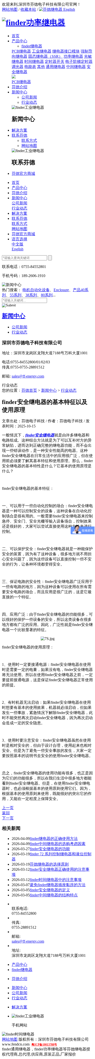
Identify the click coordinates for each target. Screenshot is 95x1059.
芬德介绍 (19, 87)
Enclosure (61, 290)
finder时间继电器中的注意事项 (56, 880)
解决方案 (19, 130)
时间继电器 (34, 61)
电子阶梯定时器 (79, 61)
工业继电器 (41, 51)
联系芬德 (19, 135)
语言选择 (19, 239)
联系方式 (29, 140)
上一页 (8, 808)
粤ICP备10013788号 (44, 1044)
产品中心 (19, 41)
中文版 (17, 244)
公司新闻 (29, 97)
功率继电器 (73, 56)
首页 (15, 36)
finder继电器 (22, 970)
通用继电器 (55, 67)
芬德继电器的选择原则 (49, 864)
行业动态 (29, 102)
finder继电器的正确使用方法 (54, 838)
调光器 (17, 67)
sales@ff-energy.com (28, 376)
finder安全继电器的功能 (50, 849)
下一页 (8, 818)
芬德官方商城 (23, 173)
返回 (6, 813)
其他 (41, 67)
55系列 (15, 295)
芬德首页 (29, 390)
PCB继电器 (21, 51)
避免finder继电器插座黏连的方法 (58, 885)
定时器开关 (54, 61)
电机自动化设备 (36, 290)
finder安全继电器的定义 (50, 890)
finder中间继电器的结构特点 (54, 895)
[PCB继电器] (14, 77)
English (68, 9)
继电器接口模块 (66, 51)
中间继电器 (76, 67)
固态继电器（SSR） (45, 56)
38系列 (31, 295)
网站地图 (10, 9)
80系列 (47, 295)
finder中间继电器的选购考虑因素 (58, 844)
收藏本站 (28, 9)
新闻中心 (19, 92)
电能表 (30, 67)
